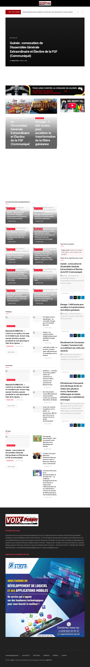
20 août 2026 (47, 402)
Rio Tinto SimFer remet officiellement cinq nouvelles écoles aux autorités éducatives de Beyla (50, 396)
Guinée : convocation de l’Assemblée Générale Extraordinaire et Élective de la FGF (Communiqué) (20, 129)
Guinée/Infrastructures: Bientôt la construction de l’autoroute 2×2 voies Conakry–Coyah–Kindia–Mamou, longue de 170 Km (44, 255)
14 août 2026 (47, 466)
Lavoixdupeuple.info (11, 655)
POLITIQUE (36, 655)
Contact (64, 655)
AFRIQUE (46, 655)
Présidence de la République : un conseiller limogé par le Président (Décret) (49, 321)
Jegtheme (48, 660)
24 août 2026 (15, 148)
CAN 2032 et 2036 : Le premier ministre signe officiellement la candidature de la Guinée (50, 351)
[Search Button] (84, 3)
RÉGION (55, 655)
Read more (12, 352)
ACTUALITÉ (13, 38)
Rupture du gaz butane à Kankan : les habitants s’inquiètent (15, 257)
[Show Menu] (6, 3)
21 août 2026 (47, 327)
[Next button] (77, 42)
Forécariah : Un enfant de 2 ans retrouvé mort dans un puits (44, 278)
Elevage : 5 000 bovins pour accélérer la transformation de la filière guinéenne (45, 133)
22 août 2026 (19, 346)
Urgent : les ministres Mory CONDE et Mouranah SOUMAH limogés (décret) (50, 336)
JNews (12, 660)
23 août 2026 (39, 303)
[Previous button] (12, 42)
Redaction (15, 60)
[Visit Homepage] (45, 3)
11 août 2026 (47, 497)
